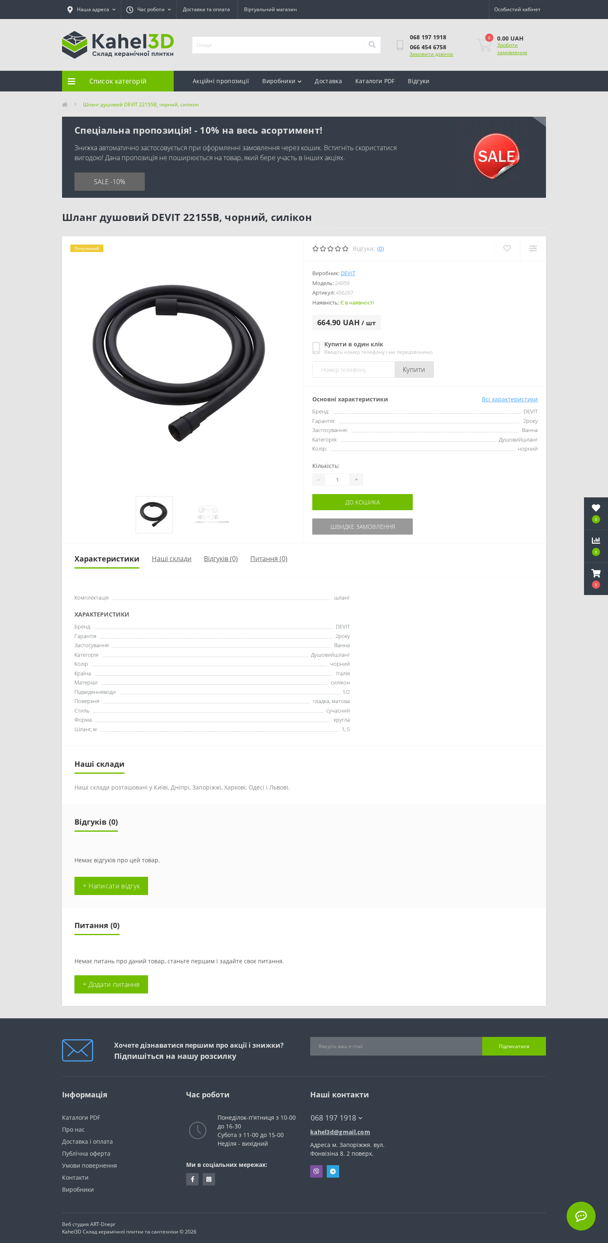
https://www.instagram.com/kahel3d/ (209, 1179)
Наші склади (171, 558)
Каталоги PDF (375, 81)
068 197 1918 (428, 37)
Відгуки (418, 81)
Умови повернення (89, 1165)
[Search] (372, 45)
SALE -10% (109, 181)
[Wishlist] (507, 248)
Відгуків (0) (221, 558)
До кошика (362, 502)
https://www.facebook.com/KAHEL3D (192, 1179)
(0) (380, 248)
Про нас (73, 1129)
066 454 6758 (428, 47)
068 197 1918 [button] (333, 1118)
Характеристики (106, 559)
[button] (596, 579)
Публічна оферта (86, 1153)
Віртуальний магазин (270, 9)
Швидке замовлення (362, 526)
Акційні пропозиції (221, 81)
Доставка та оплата (206, 9)
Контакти (75, 1177)
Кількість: (326, 466)
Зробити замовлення (512, 48)
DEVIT (348, 273)
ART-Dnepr (102, 1224)
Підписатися (514, 1046)
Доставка (328, 81)
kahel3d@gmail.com (340, 1132)
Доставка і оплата (87, 1141)
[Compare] (533, 248)
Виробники (278, 81)
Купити (414, 369)
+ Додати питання (111, 984)
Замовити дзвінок (431, 54)
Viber (316, 1171)
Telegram (333, 1171)
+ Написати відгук (111, 885)
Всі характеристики (510, 399)
